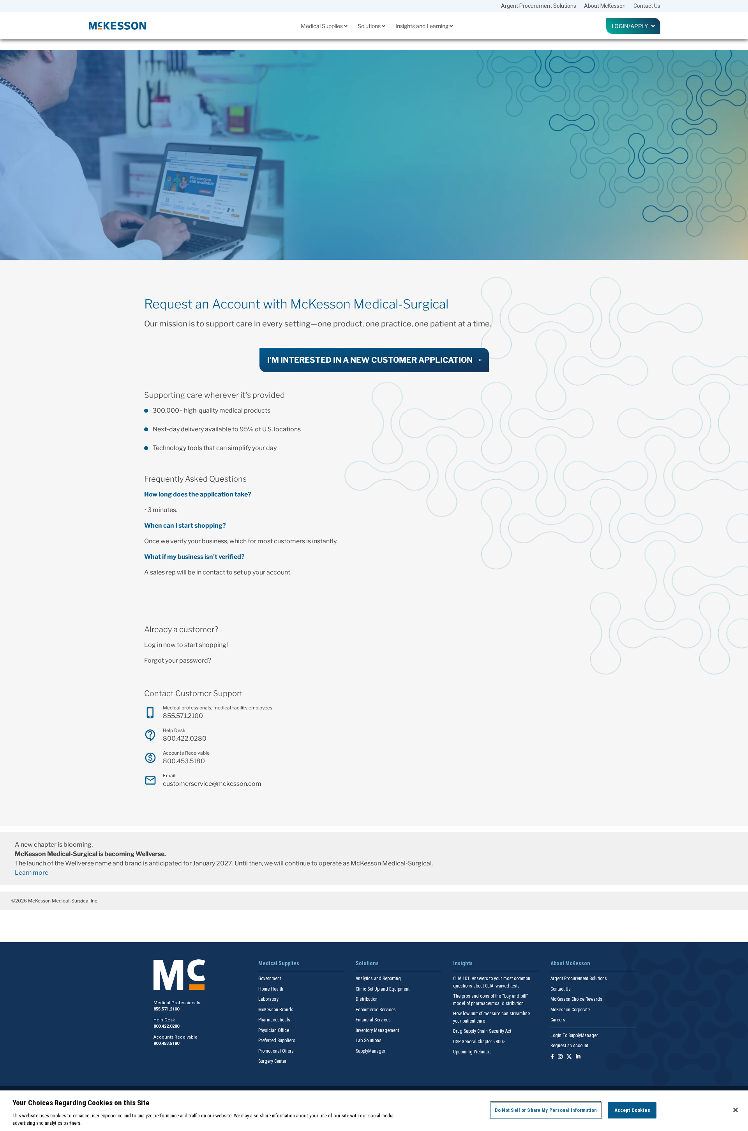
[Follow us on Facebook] (552, 1057)
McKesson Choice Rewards (576, 999)
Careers (557, 1020)
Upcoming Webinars (472, 1052)
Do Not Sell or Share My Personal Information (546, 1110)
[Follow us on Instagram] (560, 1057)
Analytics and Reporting (378, 978)
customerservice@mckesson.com (212, 783)
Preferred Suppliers (276, 1040)
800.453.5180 (184, 761)
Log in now (160, 645)
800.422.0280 (184, 738)
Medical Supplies (322, 26)
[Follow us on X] (569, 1057)
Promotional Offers (276, 1051)
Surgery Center (272, 1061)
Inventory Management (377, 1030)
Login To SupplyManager (574, 1035)
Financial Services (373, 1020)
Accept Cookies (632, 1110)
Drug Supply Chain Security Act (482, 1031)
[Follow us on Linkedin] (578, 1057)
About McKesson (605, 6)
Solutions (370, 26)
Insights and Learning (422, 26)
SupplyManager (370, 1051)
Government (269, 978)
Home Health (270, 989)
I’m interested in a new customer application (370, 360)
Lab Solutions (368, 1040)
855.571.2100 (183, 716)
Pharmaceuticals (274, 1020)
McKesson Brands (275, 1009)
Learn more (31, 872)
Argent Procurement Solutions (538, 6)
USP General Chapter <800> (479, 1041)
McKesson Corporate (570, 1009)
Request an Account (569, 1045)
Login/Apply (631, 26)
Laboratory (268, 999)
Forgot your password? (177, 660)
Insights (463, 963)
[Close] (735, 1110)
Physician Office (273, 1030)
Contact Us (646, 6)
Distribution (367, 999)
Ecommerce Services (376, 1009)
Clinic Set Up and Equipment (382, 989)
